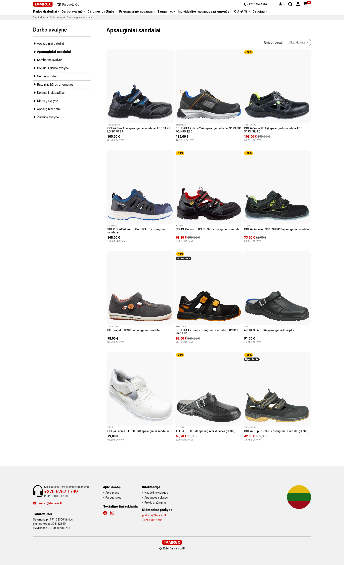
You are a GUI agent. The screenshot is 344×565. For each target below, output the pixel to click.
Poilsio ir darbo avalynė (53, 68)
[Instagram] (113, 513)
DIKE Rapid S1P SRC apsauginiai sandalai (133, 330)
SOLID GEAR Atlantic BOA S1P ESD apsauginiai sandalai (136, 231)
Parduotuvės (113, 497)
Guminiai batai (47, 76)
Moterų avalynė (47, 101)
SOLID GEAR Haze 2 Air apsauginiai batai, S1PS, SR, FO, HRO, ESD (208, 130)
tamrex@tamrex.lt (49, 503)
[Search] (290, 4)
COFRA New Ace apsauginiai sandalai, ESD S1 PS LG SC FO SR (138, 130)
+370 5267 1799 (256, 4)
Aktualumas (297, 42)
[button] (298, 4)
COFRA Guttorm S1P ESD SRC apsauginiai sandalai (208, 229)
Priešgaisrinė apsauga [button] (135, 11)
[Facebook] (106, 513)
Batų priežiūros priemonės (55, 84)
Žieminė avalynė (48, 117)
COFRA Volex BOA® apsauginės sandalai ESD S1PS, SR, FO (273, 130)
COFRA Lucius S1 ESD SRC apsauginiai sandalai (138, 431)
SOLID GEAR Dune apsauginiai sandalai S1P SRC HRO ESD (207, 332)
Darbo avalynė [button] (72, 11)
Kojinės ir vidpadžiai (50, 93)
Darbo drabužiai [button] (45, 11)
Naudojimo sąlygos (156, 492)
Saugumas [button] (165, 11)
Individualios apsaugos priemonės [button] (203, 11)
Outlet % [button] (240, 11)
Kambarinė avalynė (49, 60)
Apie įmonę (112, 492)
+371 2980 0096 (152, 520)
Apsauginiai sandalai (54, 52)
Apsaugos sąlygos (156, 497)
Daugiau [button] (258, 11)
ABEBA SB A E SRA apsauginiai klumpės (269, 330)
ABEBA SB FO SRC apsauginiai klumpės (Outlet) (205, 431)
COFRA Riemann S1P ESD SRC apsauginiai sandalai (277, 229)
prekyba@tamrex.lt (154, 515)
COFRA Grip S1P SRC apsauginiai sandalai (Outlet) (276, 431)
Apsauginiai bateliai (50, 43)
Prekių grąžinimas (156, 502)
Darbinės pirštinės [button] (100, 11)
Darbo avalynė (50, 29)
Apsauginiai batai (49, 109)
